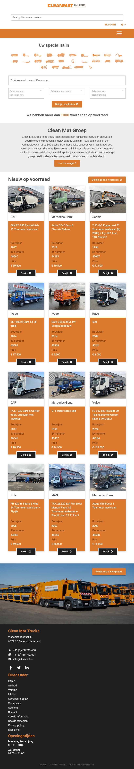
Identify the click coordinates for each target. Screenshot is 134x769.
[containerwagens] (38, 56)
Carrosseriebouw (18, 698)
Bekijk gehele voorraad (105, 179)
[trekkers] (84, 56)
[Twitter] (19, 668)
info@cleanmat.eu (23, 659)
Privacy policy (16, 725)
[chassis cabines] (26, 56)
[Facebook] (11, 668)
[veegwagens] (49, 56)
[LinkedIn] (27, 668)
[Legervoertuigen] (55, 68)
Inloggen (110, 24)
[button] (123, 25)
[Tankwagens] (78, 68)
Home (11, 681)
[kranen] (72, 62)
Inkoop (12, 694)
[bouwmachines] (119, 56)
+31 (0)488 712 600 (24, 650)
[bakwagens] (96, 56)
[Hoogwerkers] (43, 68)
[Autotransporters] (96, 62)
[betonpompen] (49, 62)
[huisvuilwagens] (14, 56)
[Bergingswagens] (67, 68)
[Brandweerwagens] (119, 62)
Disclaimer (14, 729)
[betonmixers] (38, 62)
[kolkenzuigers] (61, 56)
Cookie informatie (18, 716)
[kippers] (72, 56)
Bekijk (24, 273)
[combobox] (67, 17)
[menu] (120, 33)
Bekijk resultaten (65, 104)
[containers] (61, 62)
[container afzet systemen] (84, 62)
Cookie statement (18, 721)
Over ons (13, 707)
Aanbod (12, 685)
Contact (12, 712)
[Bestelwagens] (107, 62)
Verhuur (12, 690)
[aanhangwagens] (14, 62)
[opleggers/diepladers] (26, 62)
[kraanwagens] (107, 56)
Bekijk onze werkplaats (109, 571)
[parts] (90, 68)
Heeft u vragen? (67, 163)
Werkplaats (14, 703)
